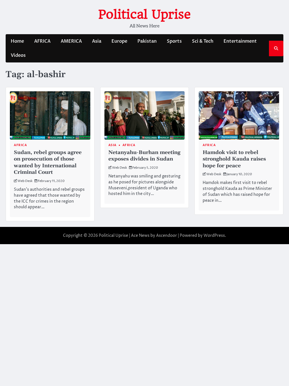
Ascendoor (166, 235)
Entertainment (240, 41)
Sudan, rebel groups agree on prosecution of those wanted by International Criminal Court (48, 162)
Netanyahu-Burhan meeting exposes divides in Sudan (144, 155)
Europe (119, 41)
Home (17, 41)
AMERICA (71, 41)
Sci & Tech (202, 41)
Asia (96, 41)
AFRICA (42, 41)
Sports (174, 41)
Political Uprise (144, 14)
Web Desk (24, 181)
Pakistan (147, 41)
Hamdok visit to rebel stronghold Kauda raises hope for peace (234, 159)
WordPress (214, 235)
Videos (18, 55)
